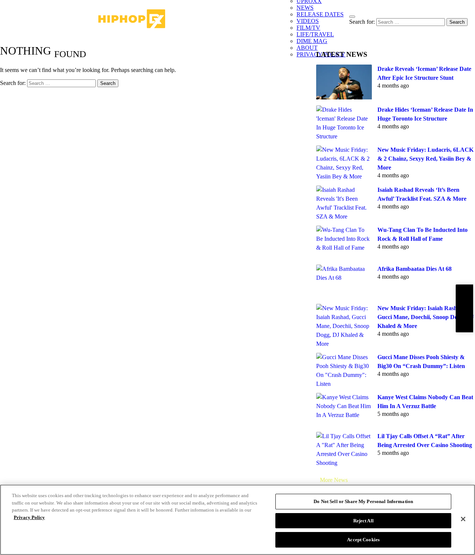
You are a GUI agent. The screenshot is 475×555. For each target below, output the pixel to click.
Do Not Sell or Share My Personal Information (363, 501)
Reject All (363, 520)
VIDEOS (308, 21)
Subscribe (464, 308)
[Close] (463, 519)
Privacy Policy (29, 517)
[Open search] (352, 17)
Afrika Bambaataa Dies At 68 (414, 269)
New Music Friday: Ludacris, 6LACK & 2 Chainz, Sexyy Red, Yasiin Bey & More (425, 159)
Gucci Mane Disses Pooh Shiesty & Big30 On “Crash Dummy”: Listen (421, 361)
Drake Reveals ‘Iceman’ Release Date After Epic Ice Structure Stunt (424, 73)
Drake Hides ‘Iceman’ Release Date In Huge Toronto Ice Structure (425, 114)
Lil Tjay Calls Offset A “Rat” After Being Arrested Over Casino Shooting (424, 440)
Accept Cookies (363, 539)
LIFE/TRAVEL (315, 34)
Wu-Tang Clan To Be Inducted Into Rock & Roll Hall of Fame (422, 234)
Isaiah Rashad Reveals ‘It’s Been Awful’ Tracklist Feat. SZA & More (421, 194)
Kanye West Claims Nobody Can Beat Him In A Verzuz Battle (425, 401)
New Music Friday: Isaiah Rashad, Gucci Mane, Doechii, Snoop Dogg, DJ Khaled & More (425, 317)
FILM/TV (308, 27)
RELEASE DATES (320, 14)
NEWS (305, 7)
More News (334, 480)
